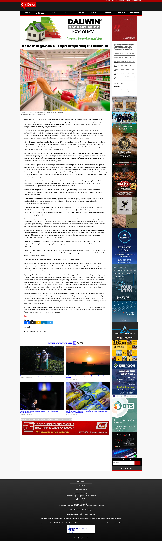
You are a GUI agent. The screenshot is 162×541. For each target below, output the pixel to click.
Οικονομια (94, 13)
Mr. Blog (32, 114)
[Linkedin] (44, 322)
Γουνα (54, 13)
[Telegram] (50, 322)
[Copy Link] (38, 322)
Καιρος (114, 1)
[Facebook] (27, 322)
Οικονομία (42, 114)
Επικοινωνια (136, 1)
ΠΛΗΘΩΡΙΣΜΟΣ (60, 419)
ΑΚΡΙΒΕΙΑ (24, 419)
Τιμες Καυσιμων (124, 1)
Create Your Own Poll (124, 92)
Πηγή (25, 316)
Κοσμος (81, 13)
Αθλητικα (121, 13)
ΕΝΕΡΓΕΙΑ (39, 419)
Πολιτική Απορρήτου (81, 489)
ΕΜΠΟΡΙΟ (31, 419)
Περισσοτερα (135, 13)
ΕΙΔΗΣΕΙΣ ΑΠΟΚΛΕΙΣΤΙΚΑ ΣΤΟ (60, 343)
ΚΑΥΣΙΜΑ (46, 419)
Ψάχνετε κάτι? (127, 460)
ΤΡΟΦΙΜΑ (69, 419)
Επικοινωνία (81, 481)
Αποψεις (108, 13)
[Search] (137, 463)
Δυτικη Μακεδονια (40, 12)
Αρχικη (27, 13)
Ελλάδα (37, 114)
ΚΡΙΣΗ (52, 419)
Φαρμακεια (107, 1)
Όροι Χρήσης (81, 485)
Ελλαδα (67, 13)
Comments (124, 90)
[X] (33, 322)
